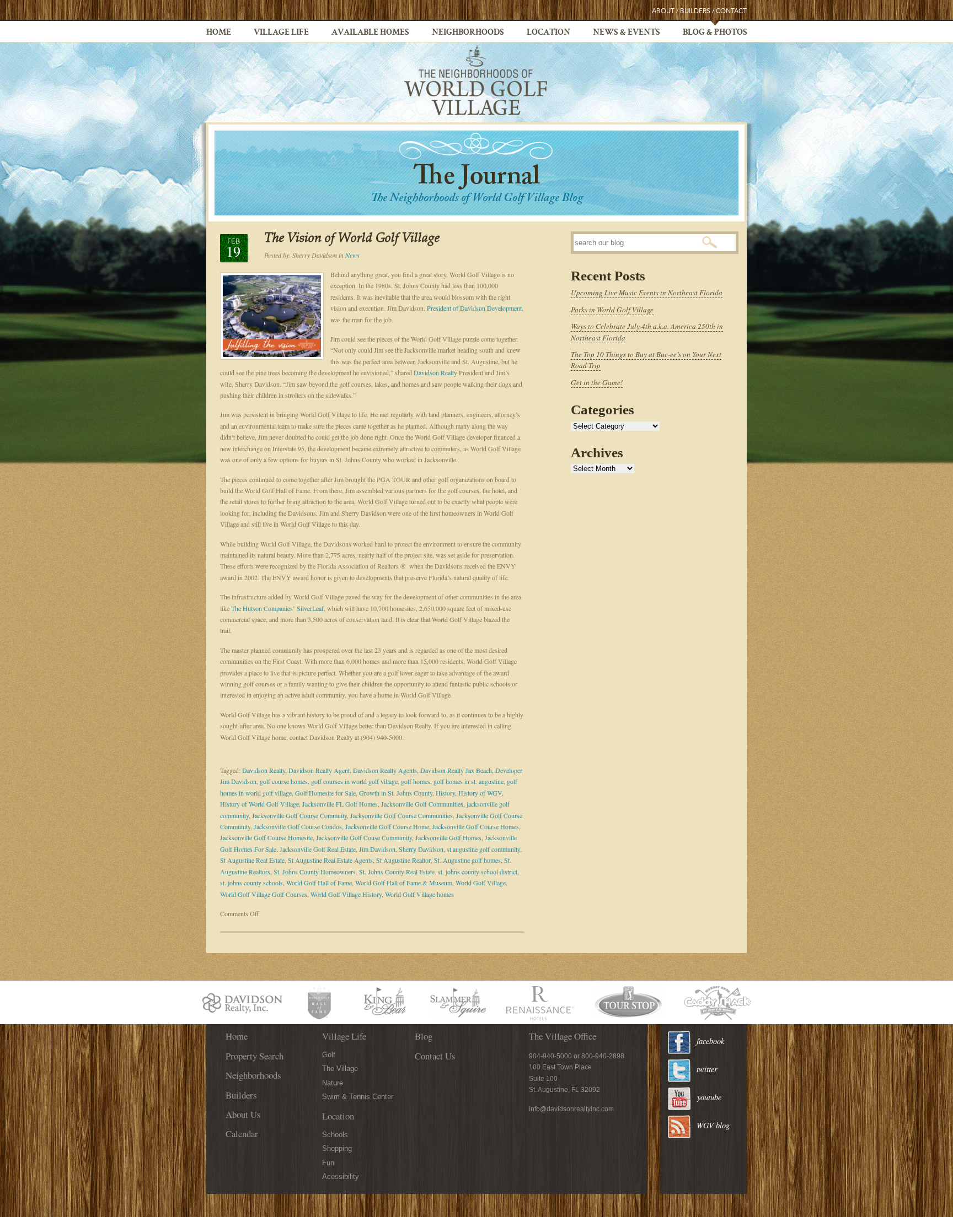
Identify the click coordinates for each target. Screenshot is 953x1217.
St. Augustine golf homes (467, 860)
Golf (328, 1055)
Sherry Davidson (421, 849)
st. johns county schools (251, 882)
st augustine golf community (483, 849)
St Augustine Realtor (403, 860)
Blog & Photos (715, 33)
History (445, 792)
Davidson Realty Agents (385, 770)
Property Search (254, 1056)
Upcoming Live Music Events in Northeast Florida (646, 293)
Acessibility (340, 1176)
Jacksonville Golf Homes (448, 837)
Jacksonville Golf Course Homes (475, 826)
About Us (243, 1114)
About (663, 11)
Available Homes (370, 33)
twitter (707, 1069)
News (352, 255)
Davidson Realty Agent (319, 770)
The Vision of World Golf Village (352, 239)
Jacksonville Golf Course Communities (401, 815)
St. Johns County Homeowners (315, 871)
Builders (695, 11)
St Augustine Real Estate (252, 860)
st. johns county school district (477, 871)
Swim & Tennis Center (357, 1096)
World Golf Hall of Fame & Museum (403, 882)
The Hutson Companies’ (263, 608)
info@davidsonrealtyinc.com (571, 1109)
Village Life (281, 33)
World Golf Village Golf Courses (263, 894)
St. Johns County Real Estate (397, 871)
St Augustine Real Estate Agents (330, 860)
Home (218, 33)
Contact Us (435, 1056)
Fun (328, 1163)
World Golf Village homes (419, 894)
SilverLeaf (310, 608)
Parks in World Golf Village (612, 310)
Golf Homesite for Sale (325, 792)
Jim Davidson (377, 849)
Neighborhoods (468, 33)
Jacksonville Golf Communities (422, 803)
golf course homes (284, 781)
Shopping (337, 1148)
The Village (340, 1068)
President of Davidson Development (474, 308)
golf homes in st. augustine (468, 781)
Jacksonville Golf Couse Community (364, 837)
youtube (709, 1097)
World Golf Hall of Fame (319, 882)
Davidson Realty (435, 372)
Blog (423, 1036)
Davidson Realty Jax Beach (456, 770)
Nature (332, 1083)
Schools (335, 1135)
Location (548, 33)
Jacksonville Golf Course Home (387, 826)
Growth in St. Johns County (395, 792)
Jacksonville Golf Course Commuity (299, 815)
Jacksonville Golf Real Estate (318, 849)
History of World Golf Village (259, 803)
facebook (710, 1041)
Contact (731, 11)
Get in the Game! (597, 382)
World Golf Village (481, 882)
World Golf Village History (346, 894)
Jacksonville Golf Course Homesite (266, 837)
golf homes (415, 781)
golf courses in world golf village (354, 781)
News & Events (626, 33)
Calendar (242, 1133)
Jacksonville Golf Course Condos (298, 826)
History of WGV (480, 792)
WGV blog (713, 1125)
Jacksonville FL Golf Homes (340, 803)
